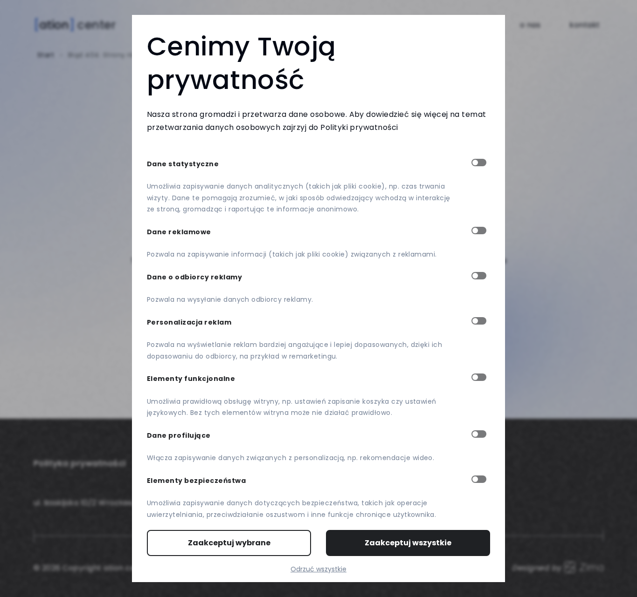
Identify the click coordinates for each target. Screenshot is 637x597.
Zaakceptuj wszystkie (408, 542)
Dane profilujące (179, 435)
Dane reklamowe (179, 232)
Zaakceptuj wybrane (229, 542)
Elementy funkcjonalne (191, 378)
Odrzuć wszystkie (318, 569)
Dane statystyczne (183, 164)
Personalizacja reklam (189, 322)
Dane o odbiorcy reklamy (194, 277)
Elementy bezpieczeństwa (196, 480)
